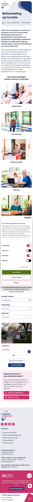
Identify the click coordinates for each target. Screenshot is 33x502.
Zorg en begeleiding (13, 22)
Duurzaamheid (8, 440)
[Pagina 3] (17, 355)
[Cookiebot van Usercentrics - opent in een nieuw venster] (24, 218)
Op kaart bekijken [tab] (17, 361)
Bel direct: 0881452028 (15, 393)
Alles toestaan (16, 272)
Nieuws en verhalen (10, 432)
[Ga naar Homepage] (3, 22)
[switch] (29, 250)
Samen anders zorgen (10, 438)
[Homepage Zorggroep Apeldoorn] (5, 4)
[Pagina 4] (19, 355)
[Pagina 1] (13, 355)
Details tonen (24, 267)
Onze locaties (8, 443)
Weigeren (16, 282)
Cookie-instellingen (7, 500)
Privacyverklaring (6, 497)
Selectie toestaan (16, 277)
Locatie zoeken (7, 296)
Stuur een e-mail (13, 397)
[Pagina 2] (15, 355)
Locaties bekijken (16, 365)
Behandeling (26, 22)
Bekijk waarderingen (16, 488)
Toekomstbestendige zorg (12, 435)
